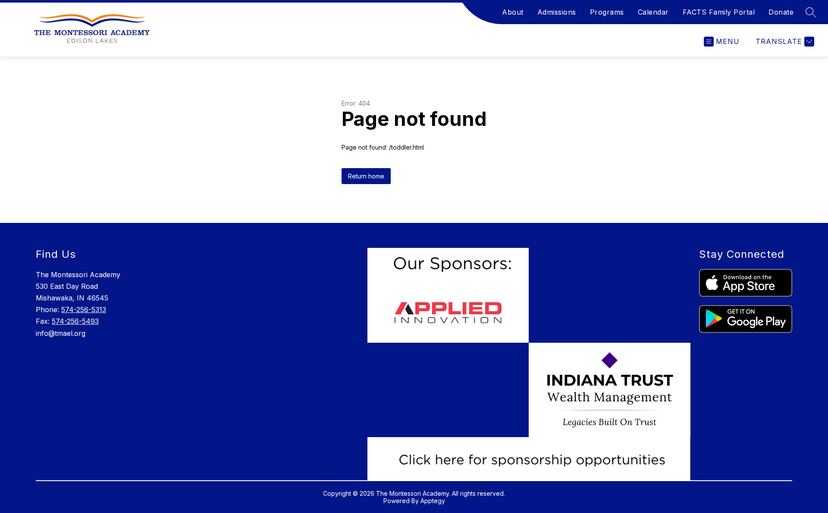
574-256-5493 (75, 321)
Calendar (653, 12)
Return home (366, 176)
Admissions (556, 12)
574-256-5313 (83, 309)
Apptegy (432, 500)
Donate (781, 12)
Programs (607, 12)
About (513, 12)
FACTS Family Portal (719, 12)
